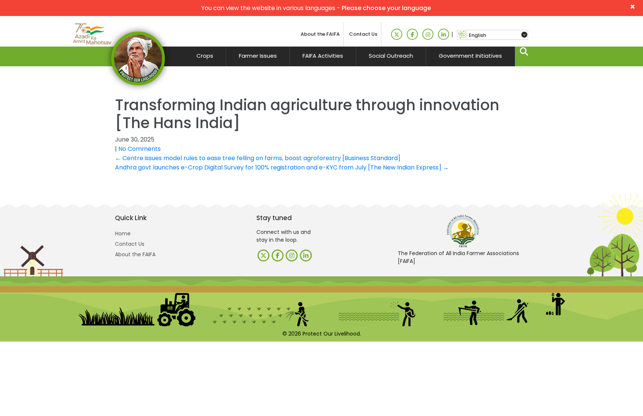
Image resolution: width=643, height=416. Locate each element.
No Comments (139, 149)
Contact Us (363, 34)
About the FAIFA (320, 34)
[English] (497, 35)
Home (123, 233)
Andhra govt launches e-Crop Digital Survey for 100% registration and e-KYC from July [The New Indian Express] (282, 167)
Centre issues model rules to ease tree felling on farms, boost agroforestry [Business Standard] (257, 158)
